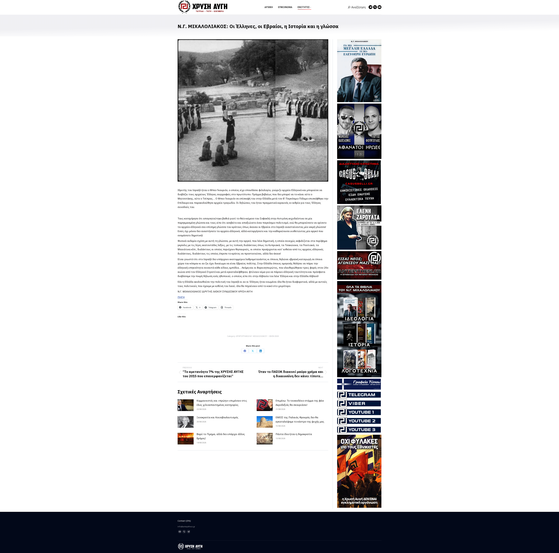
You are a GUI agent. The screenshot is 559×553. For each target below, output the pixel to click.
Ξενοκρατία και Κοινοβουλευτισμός (217, 417)
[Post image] (186, 405)
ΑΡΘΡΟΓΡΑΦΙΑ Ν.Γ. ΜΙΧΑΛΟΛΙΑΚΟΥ (251, 336)
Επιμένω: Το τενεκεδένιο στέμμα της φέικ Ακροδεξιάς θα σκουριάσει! (300, 402)
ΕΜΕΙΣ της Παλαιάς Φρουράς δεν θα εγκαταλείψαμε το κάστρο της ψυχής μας (300, 419)
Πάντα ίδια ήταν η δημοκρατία (294, 434)
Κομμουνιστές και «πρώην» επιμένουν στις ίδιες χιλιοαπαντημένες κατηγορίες (222, 402)
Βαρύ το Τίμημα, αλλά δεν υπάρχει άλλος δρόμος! (221, 436)
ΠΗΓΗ (181, 297)
